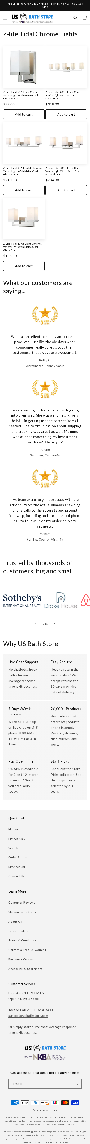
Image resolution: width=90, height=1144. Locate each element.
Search (13, 848)
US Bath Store (49, 1110)
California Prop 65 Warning (27, 949)
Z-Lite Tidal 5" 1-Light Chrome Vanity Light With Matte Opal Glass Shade (21, 95)
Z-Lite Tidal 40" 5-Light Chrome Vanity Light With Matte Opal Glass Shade (64, 95)
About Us (15, 921)
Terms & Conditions (22, 940)
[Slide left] (35, 623)
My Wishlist (16, 838)
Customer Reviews (21, 902)
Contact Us (16, 876)
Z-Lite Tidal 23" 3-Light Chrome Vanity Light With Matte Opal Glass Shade (64, 171)
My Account (17, 866)
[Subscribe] (76, 1084)
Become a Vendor (20, 959)
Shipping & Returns (22, 912)
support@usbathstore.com (28, 1015)
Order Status (17, 857)
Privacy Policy (18, 931)
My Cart (14, 829)
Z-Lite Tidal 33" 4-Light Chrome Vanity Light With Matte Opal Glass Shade (22, 171)
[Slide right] (54, 623)
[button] (5, 17)
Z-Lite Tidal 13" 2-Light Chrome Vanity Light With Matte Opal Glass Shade (22, 247)
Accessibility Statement (25, 968)
